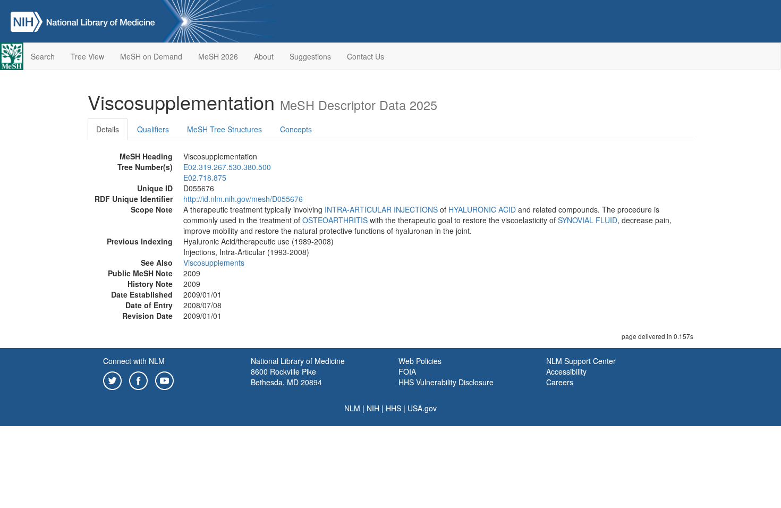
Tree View (87, 56)
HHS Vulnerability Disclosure (446, 382)
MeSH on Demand (151, 56)
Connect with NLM (134, 360)
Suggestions (310, 56)
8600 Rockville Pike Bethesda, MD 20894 (286, 376)
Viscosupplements (213, 262)
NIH (373, 408)
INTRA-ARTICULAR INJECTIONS (381, 209)
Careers (559, 382)
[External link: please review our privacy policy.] (112, 379)
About (264, 56)
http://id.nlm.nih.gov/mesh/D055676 (243, 198)
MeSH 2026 (218, 56)
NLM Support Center (581, 360)
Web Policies (420, 360)
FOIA (407, 371)
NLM (352, 408)
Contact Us (365, 56)
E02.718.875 (204, 177)
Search (43, 56)
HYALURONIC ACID (482, 209)
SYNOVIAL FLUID (587, 220)
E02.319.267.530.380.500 (227, 167)
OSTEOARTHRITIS (335, 220)
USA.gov (422, 408)
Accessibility (566, 371)
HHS (393, 408)
